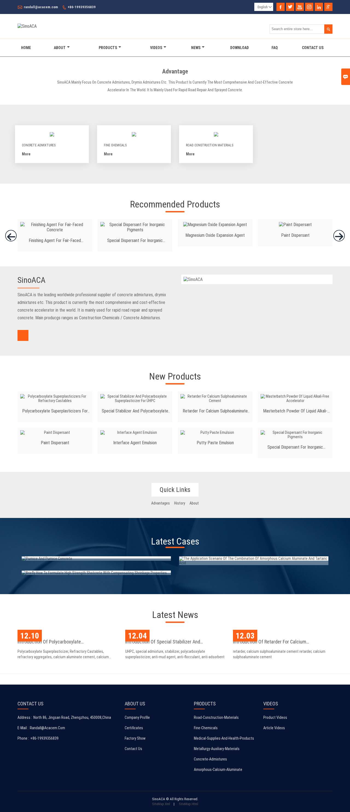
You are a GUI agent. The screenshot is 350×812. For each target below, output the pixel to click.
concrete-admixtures (210, 759)
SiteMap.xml (161, 804)
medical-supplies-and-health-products (224, 738)
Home (26, 47)
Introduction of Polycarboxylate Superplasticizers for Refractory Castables (61, 642)
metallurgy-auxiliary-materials (217, 749)
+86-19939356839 (82, 7)
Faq (275, 47)
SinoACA (31, 280)
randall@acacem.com (41, 7)
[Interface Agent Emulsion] (135, 432)
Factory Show (135, 738)
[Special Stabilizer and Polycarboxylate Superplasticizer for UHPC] (135, 398)
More (26, 154)
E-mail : (23, 728)
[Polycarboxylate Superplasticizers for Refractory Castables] (54, 398)
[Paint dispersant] (295, 224)
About (60, 47)
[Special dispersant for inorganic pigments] (135, 229)
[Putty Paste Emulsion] (215, 432)
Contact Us (312, 47)
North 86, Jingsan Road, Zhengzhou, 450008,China (72, 717)
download (239, 47)
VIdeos (156, 47)
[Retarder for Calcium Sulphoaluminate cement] (215, 398)
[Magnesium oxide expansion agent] (215, 224)
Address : (25, 717)
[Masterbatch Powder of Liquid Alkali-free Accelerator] (295, 398)
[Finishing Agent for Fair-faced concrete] (54, 229)
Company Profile (137, 717)
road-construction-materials (216, 717)
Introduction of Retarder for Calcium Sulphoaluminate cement (269, 642)
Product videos (275, 717)
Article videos (274, 728)
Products (108, 47)
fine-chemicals (206, 728)
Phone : (23, 738)
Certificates (134, 728)
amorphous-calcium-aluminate (218, 769)
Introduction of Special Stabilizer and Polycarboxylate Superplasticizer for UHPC (168, 642)
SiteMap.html (188, 804)
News (195, 47)
